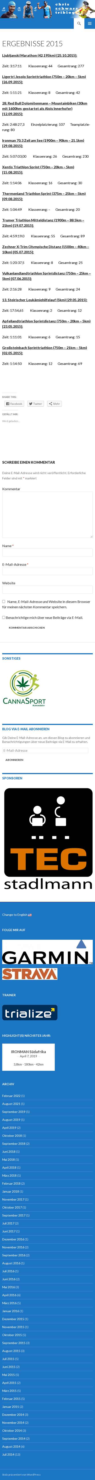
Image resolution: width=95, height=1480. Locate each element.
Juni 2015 (8, 1367)
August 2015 (11, 1351)
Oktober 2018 (12, 1135)
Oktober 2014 (12, 1430)
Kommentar (11, 489)
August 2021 (11, 1104)
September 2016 (13, 1255)
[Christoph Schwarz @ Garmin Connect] (47, 951)
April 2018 (9, 1167)
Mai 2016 (8, 1287)
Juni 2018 (8, 1151)
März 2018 (9, 1175)
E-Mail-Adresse (15, 564)
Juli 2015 (8, 1359)
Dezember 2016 (13, 1239)
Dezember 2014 (13, 1414)
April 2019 (9, 1127)
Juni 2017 (8, 1231)
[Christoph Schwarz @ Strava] (29, 973)
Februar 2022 (11, 1096)
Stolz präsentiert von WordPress (21, 1474)
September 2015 (13, 1343)
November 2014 (13, 1422)
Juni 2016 (8, 1279)
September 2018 (13, 1143)
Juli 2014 (8, 1454)
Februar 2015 (11, 1399)
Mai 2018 (8, 1159)
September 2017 (13, 1215)
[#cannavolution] (24, 689)
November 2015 (13, 1327)
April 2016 (9, 1295)
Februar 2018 (11, 1183)
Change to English (15, 914)
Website (8, 583)
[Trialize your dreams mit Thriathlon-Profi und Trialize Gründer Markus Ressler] (29, 1012)
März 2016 (9, 1303)
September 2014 (13, 1438)
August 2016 (11, 1263)
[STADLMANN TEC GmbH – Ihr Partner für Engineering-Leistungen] (47, 837)
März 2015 (9, 1391)
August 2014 (11, 1446)
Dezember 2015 (13, 1319)
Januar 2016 (10, 1311)
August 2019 (11, 1120)
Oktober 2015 (12, 1335)
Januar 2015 (10, 1406)
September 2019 (13, 1112)
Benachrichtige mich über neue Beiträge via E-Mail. (44, 617)
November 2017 (13, 1199)
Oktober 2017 (12, 1207)
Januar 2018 (10, 1191)
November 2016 (13, 1247)
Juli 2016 (8, 1271)
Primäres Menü (89, 23)
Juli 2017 (8, 1223)
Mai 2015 (8, 1375)
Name (8, 546)
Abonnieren (14, 759)
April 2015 (9, 1383)
